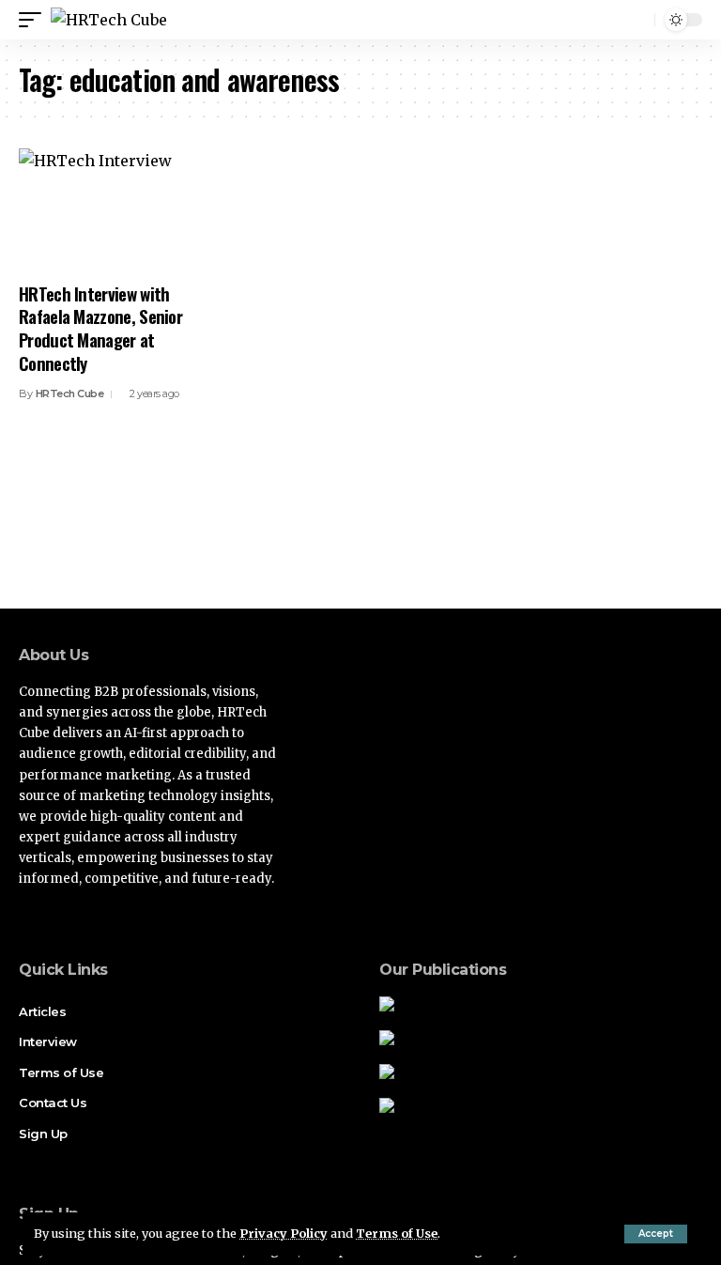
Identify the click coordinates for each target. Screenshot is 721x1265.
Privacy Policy (283, 1233)
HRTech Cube (70, 393)
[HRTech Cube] (109, 20)
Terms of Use (396, 1233)
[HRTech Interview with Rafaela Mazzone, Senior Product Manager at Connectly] (120, 209)
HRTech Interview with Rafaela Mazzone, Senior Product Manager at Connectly (100, 328)
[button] (655, 1234)
